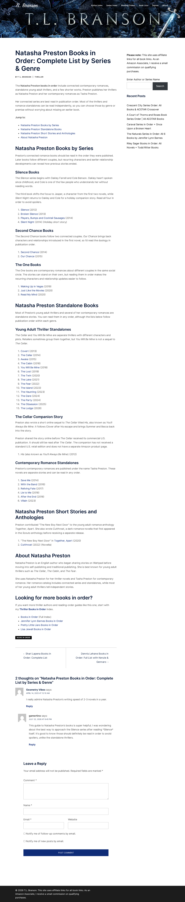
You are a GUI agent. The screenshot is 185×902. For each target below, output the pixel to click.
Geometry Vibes (35, 689)
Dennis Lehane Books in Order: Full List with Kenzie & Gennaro (92, 657)
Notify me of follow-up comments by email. (51, 833)
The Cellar (26, 355)
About (165, 5)
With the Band (29, 484)
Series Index (111, 5)
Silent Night (27, 222)
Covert (25, 351)
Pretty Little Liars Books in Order (39, 625)
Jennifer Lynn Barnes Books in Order (42, 621)
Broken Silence (29, 214)
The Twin (26, 375)
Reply (29, 706)
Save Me (25, 480)
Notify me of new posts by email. (45, 841)
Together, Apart (63, 540)
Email (27, 819)
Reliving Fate (28, 488)
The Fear (26, 383)
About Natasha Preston (34, 137)
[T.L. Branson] (27, 5)
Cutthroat (26, 544)
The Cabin (27, 363)
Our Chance (27, 256)
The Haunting (28, 391)
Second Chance (30, 252)
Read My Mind (29, 294)
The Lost (26, 371)
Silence (25, 209)
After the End (28, 496)
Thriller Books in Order (33, 609)
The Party (26, 400)
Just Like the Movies (32, 290)
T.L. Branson (24, 77)
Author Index (97, 5)
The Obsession (29, 404)
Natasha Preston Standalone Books (41, 129)
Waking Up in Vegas (32, 286)
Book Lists (143, 5)
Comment (30, 780)
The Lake (26, 379)
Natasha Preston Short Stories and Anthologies (48, 133)
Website (72, 819)
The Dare (26, 395)
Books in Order (29, 617)
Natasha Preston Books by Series (40, 125)
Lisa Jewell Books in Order (36, 629)
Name (27, 805)
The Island (27, 387)
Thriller (39, 77)
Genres (155, 5)
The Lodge (27, 408)
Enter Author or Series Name (143, 79)
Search (160, 86)
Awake (24, 359)
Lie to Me (26, 492)
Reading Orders (128, 5)
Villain (24, 500)
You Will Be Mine (30, 367)
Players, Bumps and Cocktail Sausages (43, 218)
